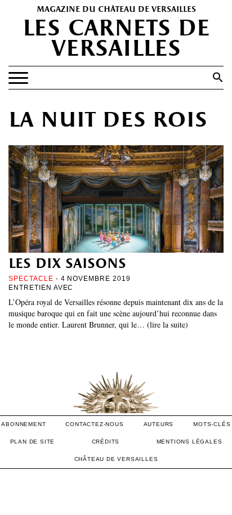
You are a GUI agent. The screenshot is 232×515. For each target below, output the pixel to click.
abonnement (23, 424)
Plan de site (32, 441)
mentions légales (189, 441)
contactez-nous (94, 424)
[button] (218, 77)
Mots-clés (211, 424)
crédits (106, 441)
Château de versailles (116, 459)
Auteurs (159, 424)
